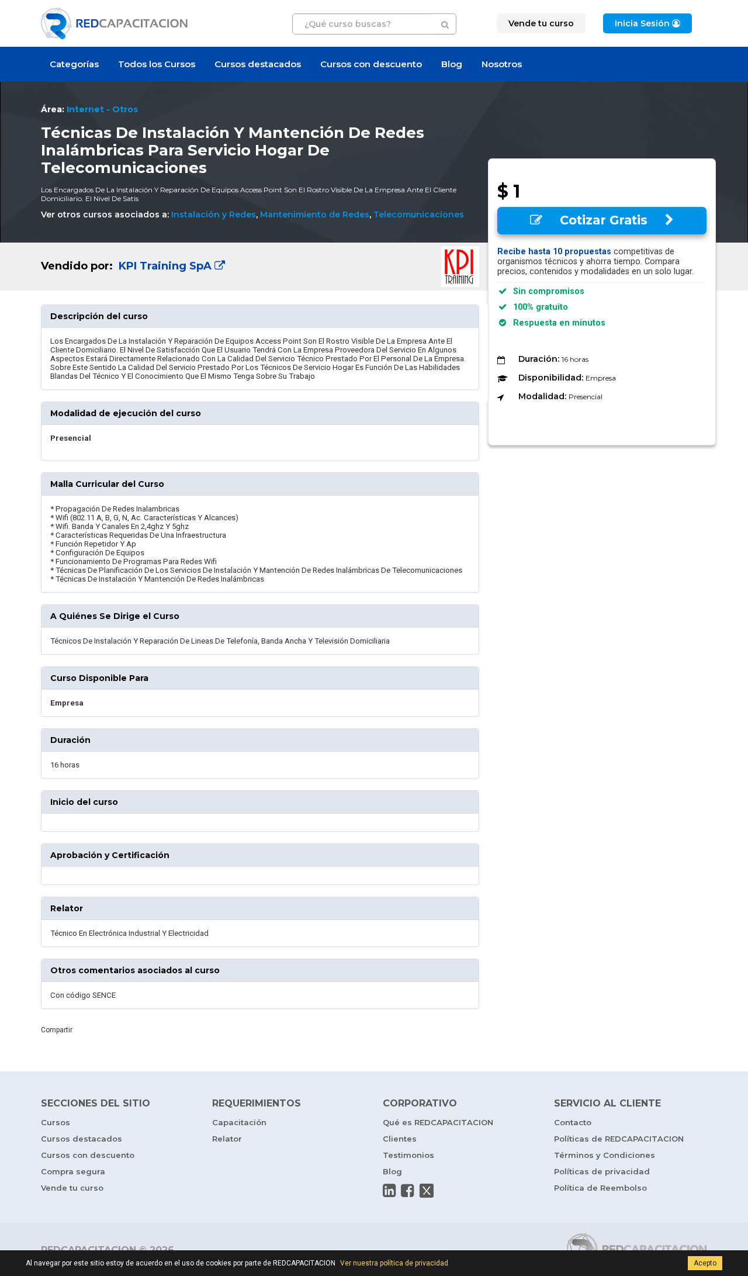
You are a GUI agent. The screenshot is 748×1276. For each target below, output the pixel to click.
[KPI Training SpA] (260, 266)
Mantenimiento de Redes (314, 214)
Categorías (74, 64)
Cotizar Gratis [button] (603, 220)
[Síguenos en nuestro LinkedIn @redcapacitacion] (389, 1191)
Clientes (400, 1138)
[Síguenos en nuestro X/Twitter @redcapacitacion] (426, 1191)
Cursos (55, 1122)
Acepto (705, 1263)
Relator (227, 1138)
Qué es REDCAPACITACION (438, 1122)
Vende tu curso (72, 1187)
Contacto (572, 1122)
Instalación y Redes (213, 214)
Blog (451, 64)
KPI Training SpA (165, 266)
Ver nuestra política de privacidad (394, 1263)
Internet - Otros (102, 109)
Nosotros (502, 64)
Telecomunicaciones (418, 214)
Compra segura (73, 1171)
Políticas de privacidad (602, 1171)
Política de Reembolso (600, 1187)
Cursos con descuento (371, 64)
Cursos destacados (257, 64)
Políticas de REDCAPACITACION (619, 1138)
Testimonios (408, 1155)
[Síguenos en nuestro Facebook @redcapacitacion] (407, 1191)
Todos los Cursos (156, 64)
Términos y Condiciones (604, 1155)
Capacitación (239, 1122)
